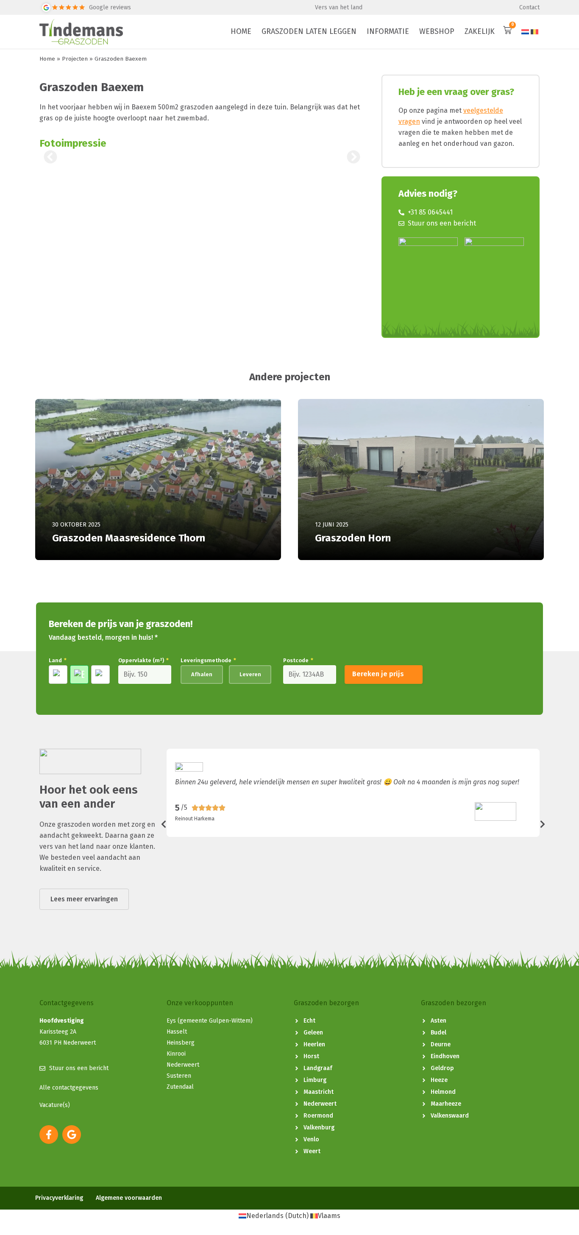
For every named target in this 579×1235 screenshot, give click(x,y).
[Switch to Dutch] (525, 31)
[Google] (71, 1134)
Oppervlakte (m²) (143, 660)
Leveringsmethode (208, 660)
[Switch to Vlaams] (534, 31)
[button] (50, 157)
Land (58, 660)
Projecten (75, 58)
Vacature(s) (54, 1105)
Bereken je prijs (378, 674)
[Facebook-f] (48, 1134)
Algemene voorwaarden (129, 1198)
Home (47, 58)
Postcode (298, 660)
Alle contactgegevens (68, 1087)
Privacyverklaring (59, 1198)
